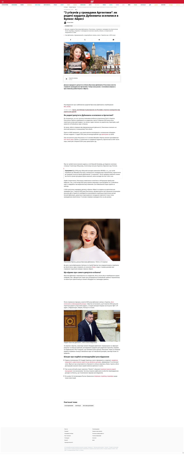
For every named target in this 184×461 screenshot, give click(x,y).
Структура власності (68, 442)
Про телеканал (67, 435)
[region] (91, 457)
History (163, 4)
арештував (104, 134)
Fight (68, 4)
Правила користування (97, 431)
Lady (123, 4)
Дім (150, 4)
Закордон (143, 4)
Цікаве (156, 4)
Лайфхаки (82, 4)
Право (55, 4)
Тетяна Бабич (70, 22)
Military (97, 4)
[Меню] (3, 1)
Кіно (129, 4)
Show (117, 4)
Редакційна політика (68, 433)
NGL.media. (67, 106)
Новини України (72, 7)
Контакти (94, 437)
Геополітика (5, 4)
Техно (104, 4)
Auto (90, 4)
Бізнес (22, 4)
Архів (93, 440)
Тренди (171, 4)
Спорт (62, 4)
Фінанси (29, 4)
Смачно (178, 4)
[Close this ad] (183, 453)
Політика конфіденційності (98, 433)
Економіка (14, 4)
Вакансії (66, 440)
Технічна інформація (96, 435)
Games (110, 4)
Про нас (66, 429)
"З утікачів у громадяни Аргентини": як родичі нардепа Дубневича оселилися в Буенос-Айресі (97, 7)
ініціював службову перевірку (103, 376)
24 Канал (66, 7)
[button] (70, 39)
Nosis (94, 267)
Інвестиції (37, 4)
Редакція (66, 431)
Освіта (75, 4)
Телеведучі (66, 437)
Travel (135, 4)
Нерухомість (47, 4)
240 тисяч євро (69, 139)
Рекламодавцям (95, 429)
